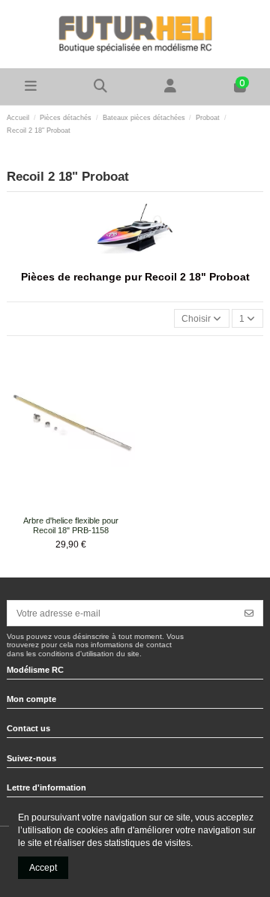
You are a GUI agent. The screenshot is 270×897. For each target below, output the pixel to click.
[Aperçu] (80, 506)
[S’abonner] (249, 613)
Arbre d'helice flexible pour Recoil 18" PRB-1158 (70, 525)
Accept (43, 867)
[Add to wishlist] (61, 506)
